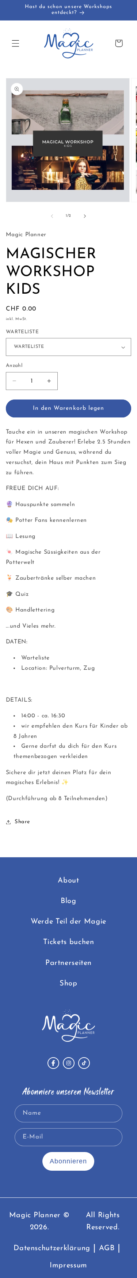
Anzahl (14, 365)
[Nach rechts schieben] (85, 216)
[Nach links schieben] (52, 216)
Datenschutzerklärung (52, 1248)
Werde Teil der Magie (68, 921)
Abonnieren (68, 1161)
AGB (106, 1248)
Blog (68, 901)
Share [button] (22, 822)
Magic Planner (35, 1215)
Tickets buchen (68, 942)
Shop (68, 983)
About (68, 880)
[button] (15, 43)
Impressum (68, 1265)
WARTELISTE (22, 332)
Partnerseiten (68, 963)
